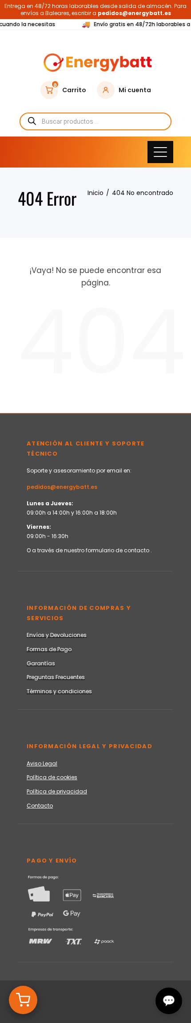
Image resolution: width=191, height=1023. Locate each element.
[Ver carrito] (23, 1000)
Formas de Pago (49, 649)
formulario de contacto (118, 550)
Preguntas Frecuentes (56, 677)
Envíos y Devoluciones (57, 635)
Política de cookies (52, 777)
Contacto (40, 805)
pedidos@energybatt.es (62, 487)
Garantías (41, 663)
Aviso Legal (42, 763)
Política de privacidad (57, 791)
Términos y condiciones (59, 691)
